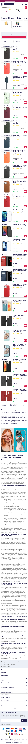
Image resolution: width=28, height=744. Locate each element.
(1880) (21, 51)
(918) (21, 348)
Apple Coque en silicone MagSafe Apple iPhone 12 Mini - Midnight (19, 48)
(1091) (21, 139)
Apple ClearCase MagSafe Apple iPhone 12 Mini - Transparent (18, 92)
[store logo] (9, 4)
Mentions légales (4, 739)
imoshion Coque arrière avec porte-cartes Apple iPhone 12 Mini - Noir (19, 226)
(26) (20, 80)
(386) (21, 95)
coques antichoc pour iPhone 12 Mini (8, 578)
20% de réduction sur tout (10, 1)
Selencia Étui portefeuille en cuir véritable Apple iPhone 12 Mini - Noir (20, 315)
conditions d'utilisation (4, 724)
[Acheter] (25, 58)
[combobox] (14, 7)
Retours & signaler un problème (7, 687)
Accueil (11, 15)
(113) (20, 303)
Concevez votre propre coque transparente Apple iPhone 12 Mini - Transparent (19, 330)
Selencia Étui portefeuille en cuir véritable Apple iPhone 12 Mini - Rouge (20, 256)
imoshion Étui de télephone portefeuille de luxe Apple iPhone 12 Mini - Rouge (20, 390)
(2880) (21, 333)
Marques (2, 689)
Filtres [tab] (5, 41)
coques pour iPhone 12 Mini (6, 559)
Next (26, 18)
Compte (2, 680)
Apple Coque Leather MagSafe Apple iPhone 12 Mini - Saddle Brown (20, 181)
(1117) (21, 228)
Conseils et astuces (5, 694)
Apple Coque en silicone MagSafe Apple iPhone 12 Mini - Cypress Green (19, 122)
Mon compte (23, 4)
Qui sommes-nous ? (5, 700)
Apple (15, 15)
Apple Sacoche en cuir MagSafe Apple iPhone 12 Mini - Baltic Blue (20, 77)
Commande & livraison (5, 682)
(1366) (21, 362)
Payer (2, 685)
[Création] (25, 340)
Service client (4, 678)
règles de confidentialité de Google (17, 723)
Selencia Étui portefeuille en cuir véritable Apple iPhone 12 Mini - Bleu (20, 270)
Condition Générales (9, 740)
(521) (21, 212)
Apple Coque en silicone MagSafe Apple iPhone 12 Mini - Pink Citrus (20, 63)
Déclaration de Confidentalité (7, 692)
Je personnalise (7, 426)
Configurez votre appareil (14, 37)
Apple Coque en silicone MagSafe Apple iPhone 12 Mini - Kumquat (19, 152)
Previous (24, 18)
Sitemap (24, 740)
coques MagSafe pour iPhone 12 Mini (17, 579)
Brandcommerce (4, 705)
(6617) (21, 258)
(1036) (21, 243)
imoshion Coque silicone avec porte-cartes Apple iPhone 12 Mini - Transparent (19, 300)
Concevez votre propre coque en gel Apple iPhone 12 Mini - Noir (19, 345)
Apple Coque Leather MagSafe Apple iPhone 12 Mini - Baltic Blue (20, 137)
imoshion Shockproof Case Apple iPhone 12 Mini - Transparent (19, 241)
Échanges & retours (17, 740)
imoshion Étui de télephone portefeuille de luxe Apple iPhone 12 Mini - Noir (20, 375)
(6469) (21, 378)
